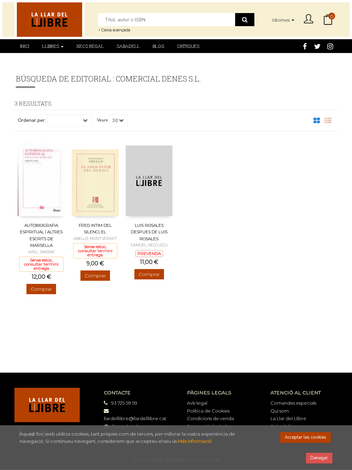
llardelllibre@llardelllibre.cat (135, 418)
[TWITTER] (317, 46)
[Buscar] (244, 19)
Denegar (319, 458)
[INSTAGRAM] (330, 46)
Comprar (41, 289)
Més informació (195, 441)
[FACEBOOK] (304, 46)
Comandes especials (293, 403)
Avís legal (197, 403)
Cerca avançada (115, 30)
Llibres (51, 46)
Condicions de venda (210, 418)
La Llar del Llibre (288, 418)
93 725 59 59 (124, 403)
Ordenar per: (32, 120)
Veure (102, 120)
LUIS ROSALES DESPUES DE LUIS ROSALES (149, 232)
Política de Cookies (208, 411)
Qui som (280, 411)
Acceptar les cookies (305, 437)
